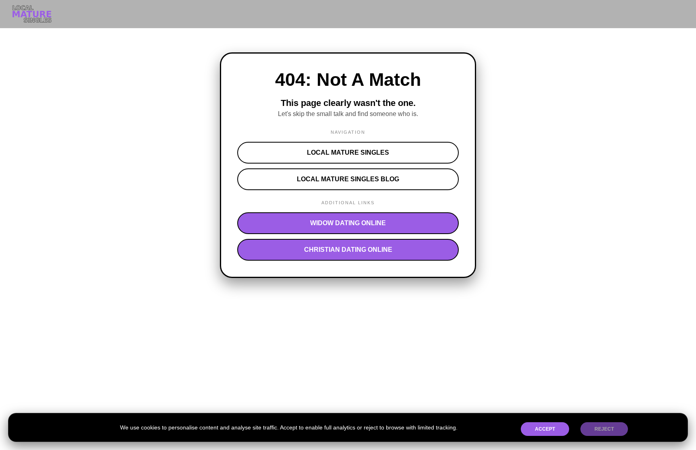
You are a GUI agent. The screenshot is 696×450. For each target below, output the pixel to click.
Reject (604, 429)
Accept (545, 429)
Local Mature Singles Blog (348, 179)
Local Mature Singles (348, 152)
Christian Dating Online (348, 249)
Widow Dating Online (348, 223)
